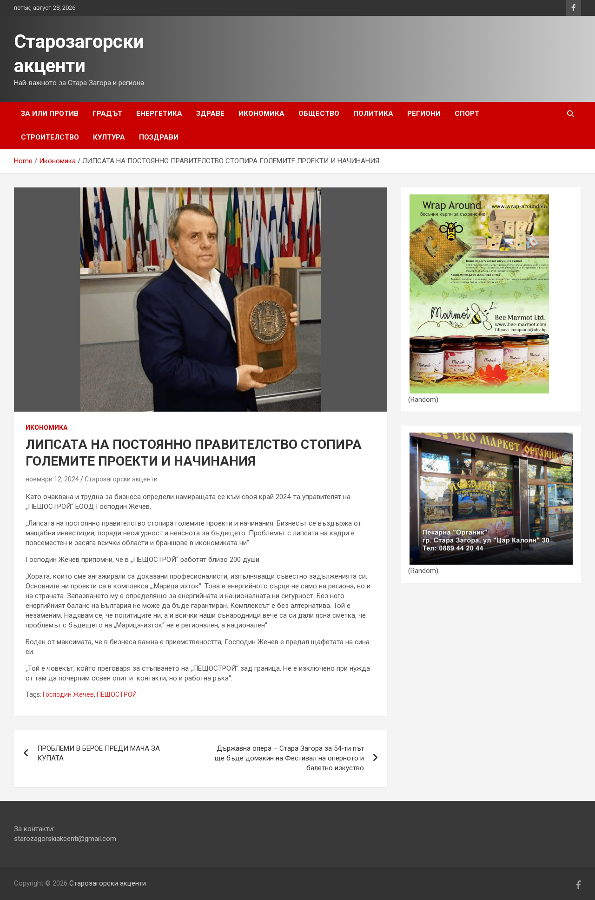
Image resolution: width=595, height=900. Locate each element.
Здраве (210, 113)
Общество (318, 113)
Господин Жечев (68, 694)
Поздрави (158, 137)
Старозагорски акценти (121, 479)
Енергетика (159, 113)
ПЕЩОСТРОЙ (117, 694)
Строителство (50, 137)
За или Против (50, 113)
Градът (107, 113)
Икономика (261, 113)
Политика (373, 113)
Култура (109, 137)
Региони (424, 113)
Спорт (467, 113)
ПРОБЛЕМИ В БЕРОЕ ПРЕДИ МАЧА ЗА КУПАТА (98, 753)
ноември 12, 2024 (52, 479)
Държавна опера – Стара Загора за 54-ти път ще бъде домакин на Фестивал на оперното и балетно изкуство (289, 758)
